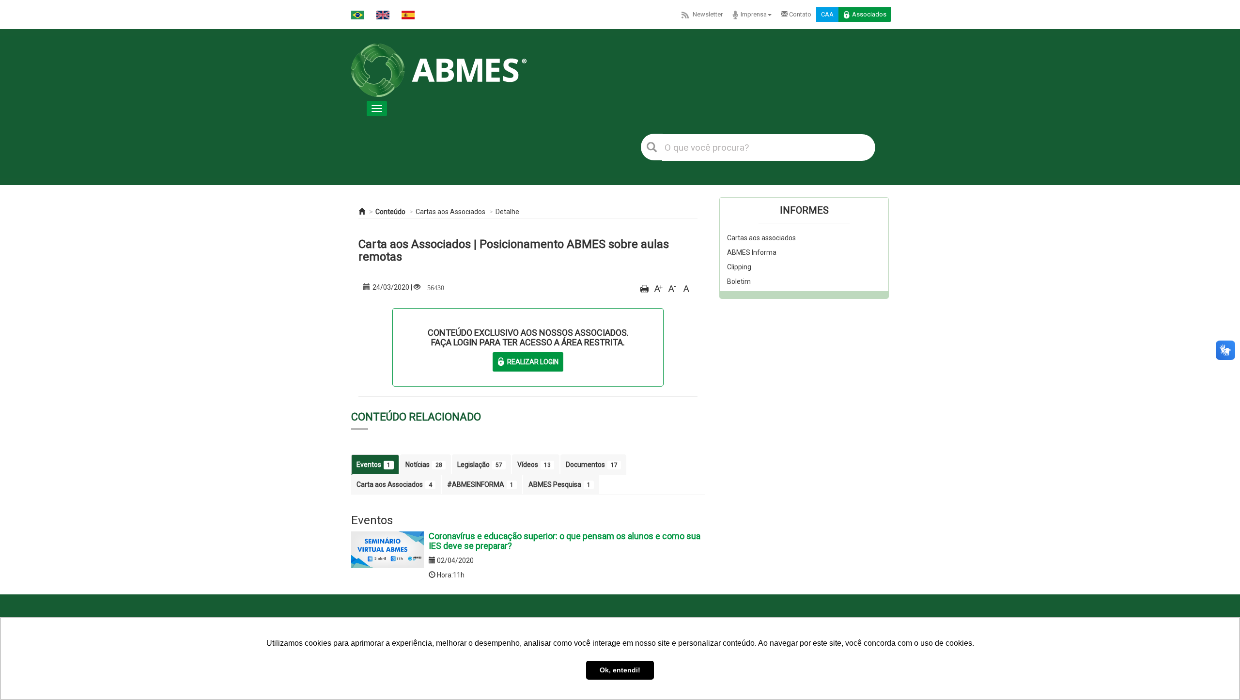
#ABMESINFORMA (480, 484)
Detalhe (507, 212)
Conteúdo (390, 212)
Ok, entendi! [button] (620, 670)
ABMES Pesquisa (559, 484)
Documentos (592, 464)
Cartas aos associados (761, 238)
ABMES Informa (751, 252)
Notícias (423, 464)
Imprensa (754, 14)
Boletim (739, 281)
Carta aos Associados (394, 484)
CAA (827, 14)
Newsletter (708, 14)
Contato (799, 14)
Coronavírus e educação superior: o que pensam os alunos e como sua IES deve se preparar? (564, 541)
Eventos (373, 464)
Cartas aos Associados (450, 212)
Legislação (479, 464)
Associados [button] (869, 14)
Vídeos (534, 464)
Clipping (739, 267)
